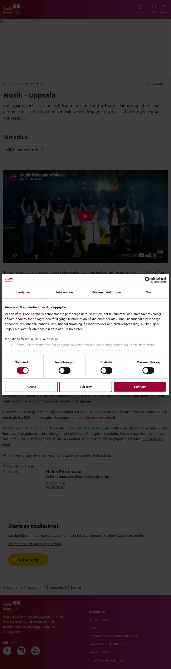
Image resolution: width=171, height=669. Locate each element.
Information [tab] (64, 292)
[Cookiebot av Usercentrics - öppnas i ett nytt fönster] (148, 280)
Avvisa (31, 387)
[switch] (64, 370)
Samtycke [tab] (22, 292)
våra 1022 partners (29, 313)
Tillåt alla (139, 387)
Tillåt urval (85, 387)
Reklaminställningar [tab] (106, 292)
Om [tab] (148, 292)
